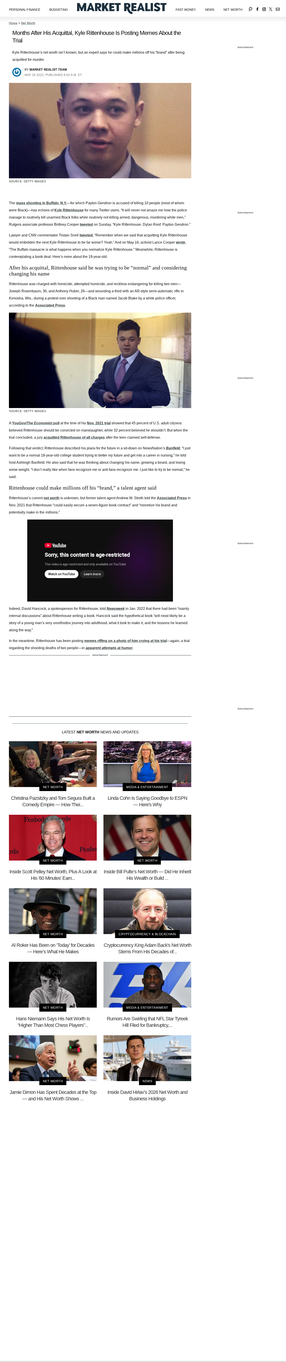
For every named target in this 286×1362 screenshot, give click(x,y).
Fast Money (186, 9)
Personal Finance (24, 9)
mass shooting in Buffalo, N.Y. (41, 203)
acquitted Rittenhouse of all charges (74, 437)
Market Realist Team (48, 69)
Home (13, 23)
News (209, 9)
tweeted (86, 224)
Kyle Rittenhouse (69, 210)
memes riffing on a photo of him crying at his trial (125, 641)
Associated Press (50, 305)
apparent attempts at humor (109, 648)
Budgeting (58, 9)
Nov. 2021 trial (99, 423)
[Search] (250, 8)
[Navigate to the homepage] (121, 8)
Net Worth (232, 9)
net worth (51, 498)
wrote (180, 242)
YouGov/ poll (35, 423)
